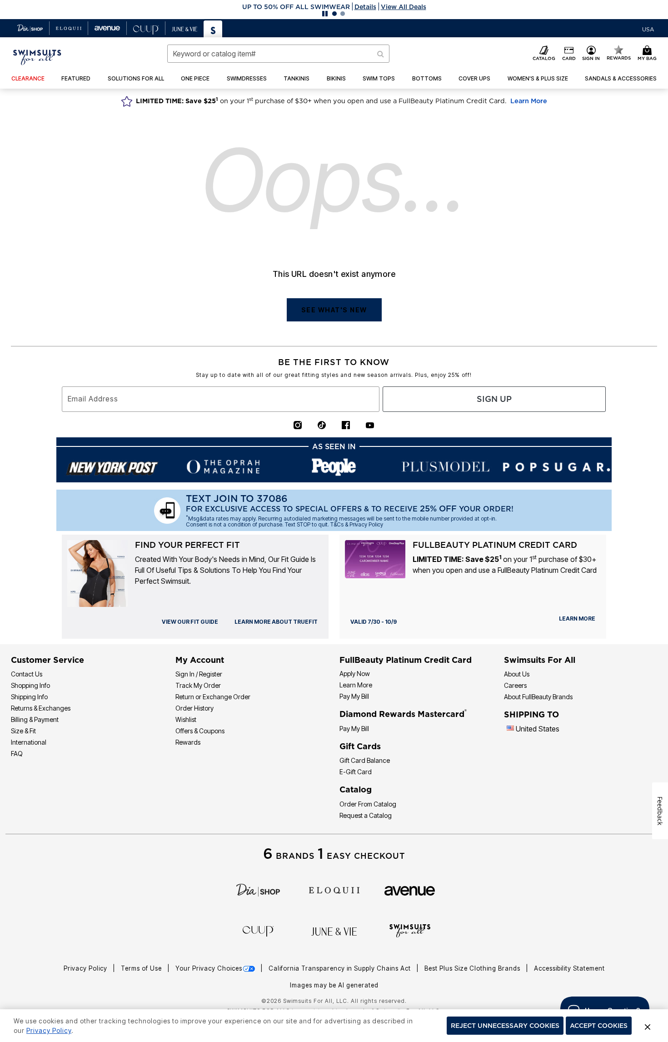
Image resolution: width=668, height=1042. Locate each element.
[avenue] (409, 890)
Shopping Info (30, 685)
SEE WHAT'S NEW (334, 310)
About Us (516, 674)
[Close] (647, 1025)
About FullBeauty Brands (538, 697)
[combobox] (278, 54)
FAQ (17, 753)
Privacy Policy (86, 968)
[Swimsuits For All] (409, 930)
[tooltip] (30, 28)
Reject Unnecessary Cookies (505, 1025)
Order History (194, 708)
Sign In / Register (198, 674)
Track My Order (198, 685)
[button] (334, 7)
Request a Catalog (365, 815)
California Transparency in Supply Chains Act (341, 968)
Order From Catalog (367, 804)
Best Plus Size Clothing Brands (473, 968)
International (28, 742)
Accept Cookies (599, 1025)
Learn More (528, 100)
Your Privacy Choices (208, 968)
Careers (515, 685)
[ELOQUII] (334, 889)
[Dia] (258, 889)
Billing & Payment (35, 719)
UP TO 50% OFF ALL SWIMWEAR (296, 6)
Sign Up (494, 399)
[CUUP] (258, 930)
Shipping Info (29, 697)
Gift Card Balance (364, 760)
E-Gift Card (355, 772)
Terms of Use (142, 968)
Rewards (187, 742)
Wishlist (185, 719)
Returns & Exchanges (40, 708)
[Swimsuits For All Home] (37, 56)
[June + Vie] (334, 931)
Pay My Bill (354, 696)
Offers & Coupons (199, 731)
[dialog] (648, 28)
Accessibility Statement (569, 968)
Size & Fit (23, 731)
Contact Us (26, 674)
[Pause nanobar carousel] (325, 13)
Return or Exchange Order (212, 697)
